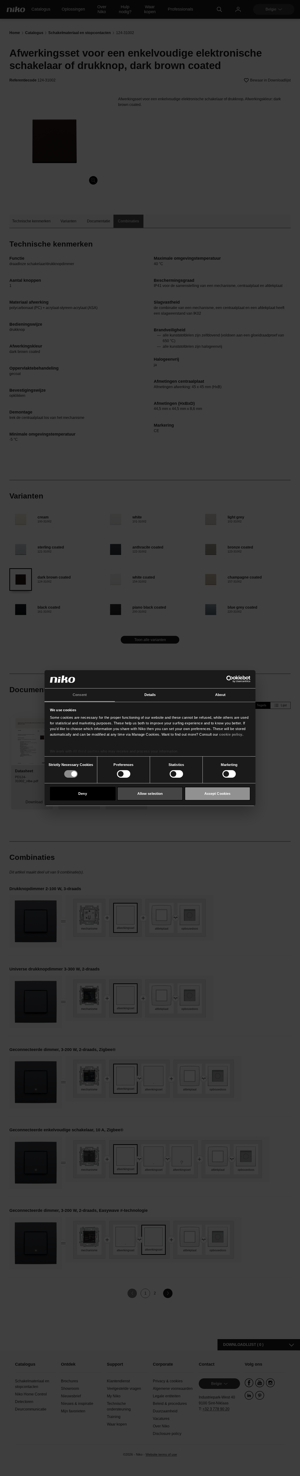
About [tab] (220, 695)
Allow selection (150, 794)
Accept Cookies (217, 794)
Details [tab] (150, 695)
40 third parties (86, 751)
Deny (82, 794)
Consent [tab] (80, 695)
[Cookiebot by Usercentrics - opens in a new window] (229, 679)
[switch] (123, 774)
